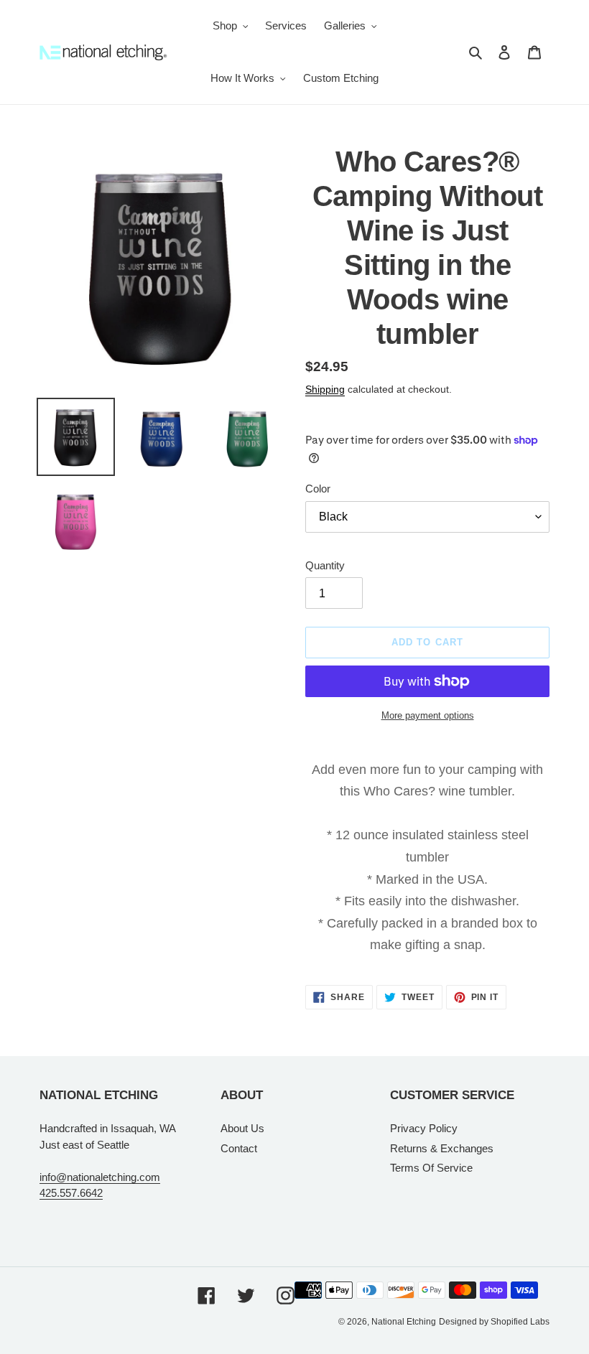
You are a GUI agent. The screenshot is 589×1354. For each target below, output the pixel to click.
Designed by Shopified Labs (494, 1322)
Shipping (325, 389)
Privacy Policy (424, 1128)
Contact (239, 1148)
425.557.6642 (71, 1193)
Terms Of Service (431, 1168)
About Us (242, 1128)
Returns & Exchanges (441, 1148)
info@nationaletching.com (100, 1177)
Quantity (325, 565)
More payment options (427, 715)
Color (317, 488)
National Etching (403, 1322)
